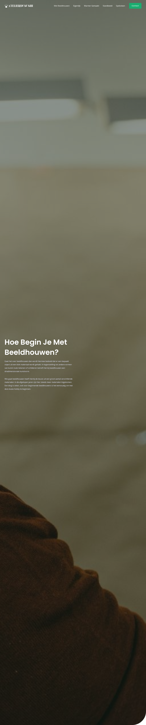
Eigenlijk (76, 6)
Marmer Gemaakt (91, 6)
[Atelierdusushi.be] (19, 5)
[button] (135, 6)
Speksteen (120, 6)
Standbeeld (107, 6)
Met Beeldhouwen (62, 6)
